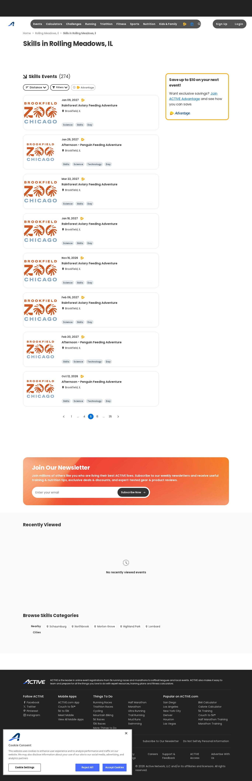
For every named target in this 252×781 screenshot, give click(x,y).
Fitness (121, 24)
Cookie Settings (24, 767)
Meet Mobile (66, 715)
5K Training (205, 711)
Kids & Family (168, 24)
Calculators (54, 24)
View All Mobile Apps (71, 719)
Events (37, 24)
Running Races (102, 702)
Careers (153, 754)
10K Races (99, 723)
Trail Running (136, 715)
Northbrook (82, 626)
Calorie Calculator (210, 707)
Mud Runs (134, 719)
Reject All (87, 767)
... (78, 416)
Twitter (31, 707)
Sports (134, 24)
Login (239, 24)
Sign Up (221, 24)
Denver (167, 715)
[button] (59, 87)
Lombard (154, 626)
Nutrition (149, 24)
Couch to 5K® (66, 707)
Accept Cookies (114, 767)
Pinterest (32, 711)
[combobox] (36, 87)
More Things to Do (105, 728)
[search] (199, 24)
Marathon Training (210, 723)
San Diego (169, 702)
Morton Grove (106, 626)
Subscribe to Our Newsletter (161, 741)
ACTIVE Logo (31, 680)
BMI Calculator (207, 702)
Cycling (98, 711)
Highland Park (131, 626)
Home (27, 33)
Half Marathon (137, 702)
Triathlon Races (103, 707)
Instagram (33, 715)
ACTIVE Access (194, 756)
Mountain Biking (103, 715)
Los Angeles (170, 707)
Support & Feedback (168, 756)
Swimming (135, 723)
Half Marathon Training (213, 719)
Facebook (33, 702)
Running (90, 24)
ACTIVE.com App (68, 702)
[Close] (126, 733)
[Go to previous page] (64, 416)
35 (110, 416)
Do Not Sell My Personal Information (206, 741)
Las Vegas (169, 723)
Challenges (73, 24)
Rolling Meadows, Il (47, 33)
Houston (168, 719)
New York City (172, 711)
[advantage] (184, 24)
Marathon (134, 707)
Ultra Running (136, 711)
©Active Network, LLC (152, 766)
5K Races (99, 719)
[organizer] (192, 24)
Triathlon (106, 24)
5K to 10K (63, 711)
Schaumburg (58, 626)
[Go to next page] (118, 416)
